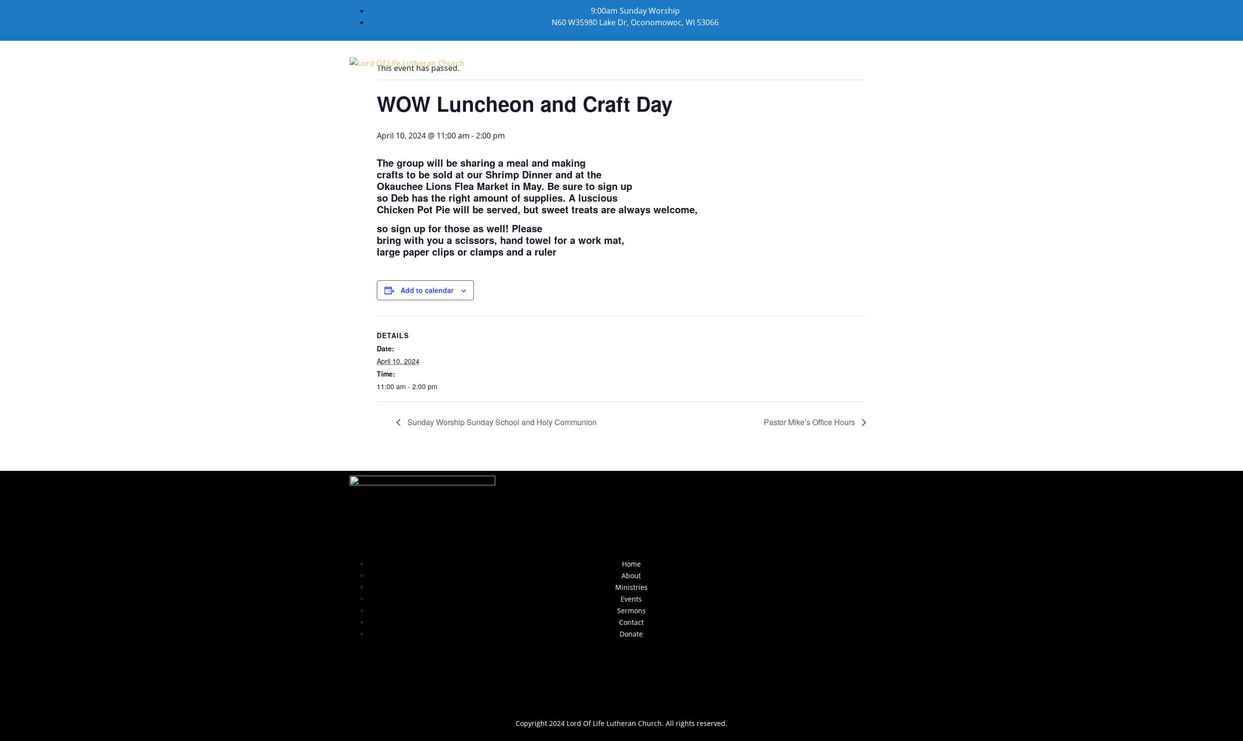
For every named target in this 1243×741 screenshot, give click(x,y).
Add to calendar (427, 290)
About (561, 62)
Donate (851, 62)
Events (678, 62)
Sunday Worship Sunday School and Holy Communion (501, 422)
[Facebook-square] (621, 679)
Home (513, 62)
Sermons (735, 62)
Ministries (619, 62)
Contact (794, 62)
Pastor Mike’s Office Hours (810, 422)
